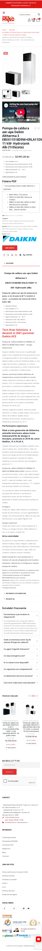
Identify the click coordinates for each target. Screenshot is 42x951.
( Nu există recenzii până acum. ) (22, 150)
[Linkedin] (24, 904)
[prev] (35, 128)
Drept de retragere (9, 890)
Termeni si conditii (9, 875)
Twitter (8, 255)
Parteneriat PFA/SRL (10, 837)
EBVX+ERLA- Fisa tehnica (18, 195)
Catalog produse (9, 833)
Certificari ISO (7, 841)
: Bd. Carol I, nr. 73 (13, 806)
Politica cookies (8, 872)
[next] (38, 128)
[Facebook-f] (4, 904)
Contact (5, 852)
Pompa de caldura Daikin (9, 231)
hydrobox (13, 229)
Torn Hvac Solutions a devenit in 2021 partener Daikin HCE (18, 333)
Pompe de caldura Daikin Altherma (12, 223)
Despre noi (6, 844)
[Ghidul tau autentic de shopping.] (7, 910)
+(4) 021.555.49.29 (29, 3)
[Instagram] (14, 904)
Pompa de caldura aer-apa (25, 229)
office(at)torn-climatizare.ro (20, 5)
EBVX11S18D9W (32, 226)
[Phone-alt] (19, 904)
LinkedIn (12, 255)
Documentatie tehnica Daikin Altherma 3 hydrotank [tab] (19, 187)
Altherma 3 (11, 226)
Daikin (25, 226)
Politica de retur (8, 887)
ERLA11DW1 (5, 229)
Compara (28, 255)
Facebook (4, 255)
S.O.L (4, 883)
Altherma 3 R (19, 226)
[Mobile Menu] (3, 13)
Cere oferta (12, 743)
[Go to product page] (10, 709)
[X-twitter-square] (9, 904)
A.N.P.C (5, 879)
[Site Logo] (8, 20)
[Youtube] (28, 904)
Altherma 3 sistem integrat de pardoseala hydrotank (18, 221)
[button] (5, 70)
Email (20, 255)
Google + (16, 255)
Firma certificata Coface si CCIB (15, 868)
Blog (4, 848)
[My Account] (29, 20)
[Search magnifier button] (38, 14)
